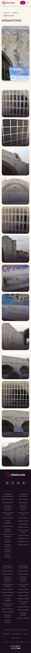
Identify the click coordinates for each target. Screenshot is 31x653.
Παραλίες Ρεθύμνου (8, 599)
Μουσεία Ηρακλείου (7, 522)
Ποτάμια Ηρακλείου (7, 540)
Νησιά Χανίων (23, 524)
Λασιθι (23, 562)
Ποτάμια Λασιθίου (23, 607)
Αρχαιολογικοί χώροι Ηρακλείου (7, 495)
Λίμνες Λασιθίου (23, 589)
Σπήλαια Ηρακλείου (7, 545)
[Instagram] (7, 483)
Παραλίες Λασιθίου (23, 598)
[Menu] (28, 2)
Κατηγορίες (6, 634)
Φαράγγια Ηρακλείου (7, 551)
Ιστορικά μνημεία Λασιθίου (23, 585)
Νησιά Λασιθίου (23, 595)
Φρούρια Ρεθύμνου (8, 621)
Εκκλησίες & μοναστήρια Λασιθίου (23, 579)
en (23, 3)
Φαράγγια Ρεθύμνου (8, 616)
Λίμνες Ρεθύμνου (7, 589)
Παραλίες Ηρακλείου (7, 530)
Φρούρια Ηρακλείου (7, 556)
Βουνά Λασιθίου (23, 571)
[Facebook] (13, 483)
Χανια (23, 491)
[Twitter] (24, 483)
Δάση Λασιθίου (23, 574)
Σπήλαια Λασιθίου (23, 610)
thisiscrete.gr (11, 642)
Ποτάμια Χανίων (23, 535)
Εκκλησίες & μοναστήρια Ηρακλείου (8, 507)
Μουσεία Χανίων (23, 521)
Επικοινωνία (15, 638)
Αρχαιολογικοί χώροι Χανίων (23, 495)
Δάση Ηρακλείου (8, 502)
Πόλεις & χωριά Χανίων (23, 531)
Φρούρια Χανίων (23, 544)
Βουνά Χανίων (23, 499)
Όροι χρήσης (23, 629)
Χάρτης (25, 634)
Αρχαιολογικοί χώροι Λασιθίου (23, 567)
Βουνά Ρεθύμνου (7, 571)
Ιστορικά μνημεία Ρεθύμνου (7, 585)
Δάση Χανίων (23, 502)
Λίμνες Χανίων (23, 518)
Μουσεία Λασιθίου (23, 592)
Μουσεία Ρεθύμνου (8, 592)
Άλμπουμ (15, 13)
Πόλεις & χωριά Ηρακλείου (8, 535)
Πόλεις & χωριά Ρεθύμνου (8, 605)
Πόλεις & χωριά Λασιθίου (23, 602)
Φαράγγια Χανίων (23, 541)
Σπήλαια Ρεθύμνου (8, 612)
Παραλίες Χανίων (23, 527)
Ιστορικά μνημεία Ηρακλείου (7, 514)
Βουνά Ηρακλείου (7, 499)
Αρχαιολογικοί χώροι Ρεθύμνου (8, 567)
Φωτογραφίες (16, 634)
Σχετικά (14, 629)
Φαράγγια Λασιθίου (23, 614)
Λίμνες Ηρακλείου (7, 518)
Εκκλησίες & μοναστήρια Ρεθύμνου (8, 579)
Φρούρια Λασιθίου (23, 618)
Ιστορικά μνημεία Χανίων (23, 514)
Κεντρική (6, 13)
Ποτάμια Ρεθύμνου (8, 609)
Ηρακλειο (8, 491)
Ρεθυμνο (8, 562)
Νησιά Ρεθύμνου (8, 595)
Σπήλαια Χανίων (23, 538)
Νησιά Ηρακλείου (7, 526)
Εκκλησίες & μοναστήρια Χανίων (23, 507)
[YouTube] (18, 483)
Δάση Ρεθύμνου (8, 574)
